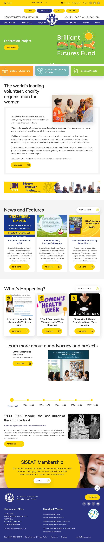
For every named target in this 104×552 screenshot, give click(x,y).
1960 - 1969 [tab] (60, 405)
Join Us (39, 481)
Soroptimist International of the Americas (56, 521)
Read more (11, 47)
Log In (85, 3)
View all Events (84, 289)
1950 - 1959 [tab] (76, 405)
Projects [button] (42, 23)
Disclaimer (54, 537)
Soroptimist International (51, 514)
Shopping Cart (76, 3)
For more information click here (15, 529)
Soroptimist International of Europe (54, 524)
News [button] (97, 23)
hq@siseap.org (14, 524)
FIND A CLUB (44, 11)
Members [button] (67, 3)
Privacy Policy (42, 537)
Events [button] (86, 23)
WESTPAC (72, 11)
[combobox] (16, 3)
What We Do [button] (26, 23)
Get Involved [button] (71, 23)
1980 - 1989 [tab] (28, 405)
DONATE (30, 11)
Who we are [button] (9, 23)
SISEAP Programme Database (52, 532)
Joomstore (87, 537)
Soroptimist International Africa (53, 517)
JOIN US (59, 11)
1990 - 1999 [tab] (12, 406)
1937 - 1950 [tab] (92, 405)
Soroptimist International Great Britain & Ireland (59, 528)
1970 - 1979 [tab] (44, 405)
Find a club (92, 497)
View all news (85, 210)
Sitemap (64, 537)
